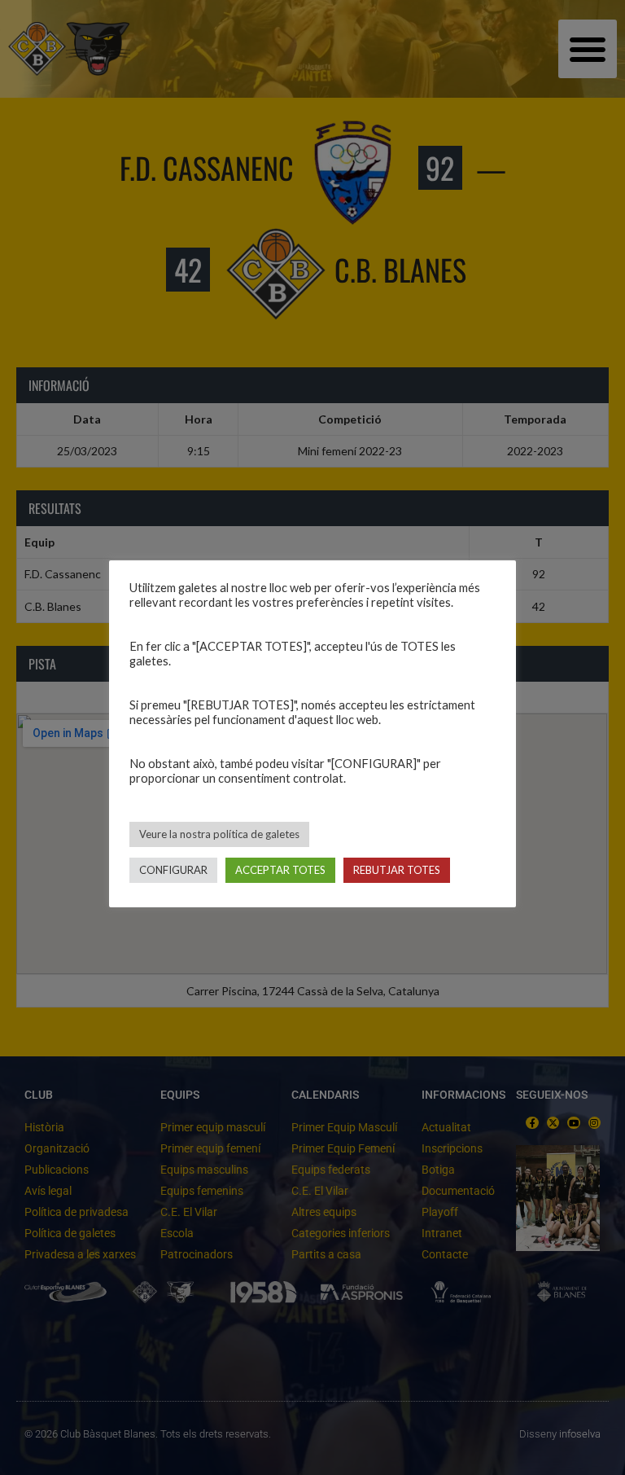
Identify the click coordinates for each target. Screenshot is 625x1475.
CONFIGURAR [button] (173, 869)
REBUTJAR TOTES (396, 869)
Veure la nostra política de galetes (219, 834)
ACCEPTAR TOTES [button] (280, 869)
